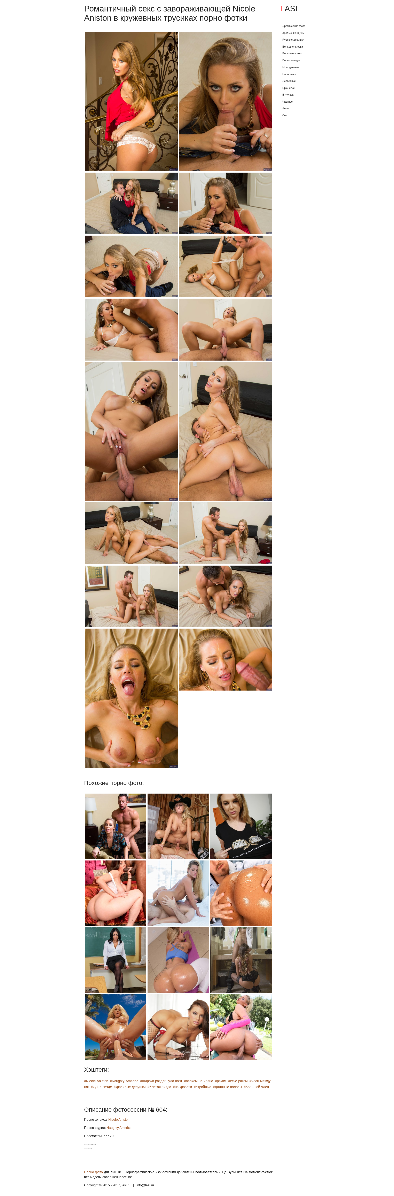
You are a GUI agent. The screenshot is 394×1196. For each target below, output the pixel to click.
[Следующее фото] (90, 1148)
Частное (287, 101)
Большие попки (291, 53)
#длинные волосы (227, 1087)
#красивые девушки (130, 1087)
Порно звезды (291, 60)
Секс (285, 115)
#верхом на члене (198, 1081)
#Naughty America (124, 1081)
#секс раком (238, 1081)
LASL (290, 8)
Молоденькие (290, 67)
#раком (220, 1081)
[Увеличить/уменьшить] (94, 1144)
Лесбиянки (289, 80)
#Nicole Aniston (96, 1081)
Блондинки (289, 74)
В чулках (288, 94)
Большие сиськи (292, 46)
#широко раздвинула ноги (161, 1081)
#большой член (256, 1087)
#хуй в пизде (101, 1087)
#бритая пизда (159, 1087)
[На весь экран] (90, 1144)
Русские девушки (293, 39)
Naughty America (119, 1128)
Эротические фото (293, 25)
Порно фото (93, 1172)
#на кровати (182, 1087)
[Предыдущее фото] (85, 1148)
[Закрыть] (85, 1144)
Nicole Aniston (118, 1119)
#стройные (202, 1087)
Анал (285, 108)
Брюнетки (288, 87)
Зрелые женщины (293, 32)
